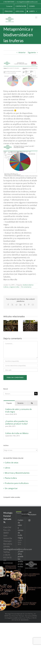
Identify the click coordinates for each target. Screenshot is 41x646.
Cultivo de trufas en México (16, 433)
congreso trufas (14, 287)
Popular (9, 403)
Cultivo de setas (11, 462)
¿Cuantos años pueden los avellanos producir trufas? (16, 422)
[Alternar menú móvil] (36, 17)
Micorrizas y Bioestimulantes (17, 473)
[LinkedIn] (8, 575)
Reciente (20, 403)
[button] (5, 325)
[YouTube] (11, 571)
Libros (7, 467)
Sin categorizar (11, 488)
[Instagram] (4, 575)
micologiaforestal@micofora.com (27, 2)
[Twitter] (8, 571)
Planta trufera (11, 478)
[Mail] (11, 575)
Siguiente (32, 52)
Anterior (22, 52)
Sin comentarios (26, 287)
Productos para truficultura (16, 483)
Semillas (8, 591)
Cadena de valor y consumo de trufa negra (18, 410)
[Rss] (4, 571)
